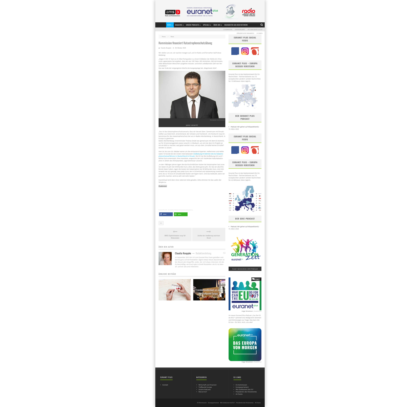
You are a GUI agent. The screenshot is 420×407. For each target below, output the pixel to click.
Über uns (217, 25)
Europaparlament (240, 29)
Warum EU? (203, 392)
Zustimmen (163, 186)
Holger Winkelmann (247, 311)
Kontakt (165, 385)
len (161, 223)
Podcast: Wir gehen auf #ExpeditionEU (245, 127)
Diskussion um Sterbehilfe (174, 293)
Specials (206, 25)
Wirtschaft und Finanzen (208, 385)
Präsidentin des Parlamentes (245, 33)
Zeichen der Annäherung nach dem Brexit (209, 236)
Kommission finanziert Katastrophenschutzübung (180, 210)
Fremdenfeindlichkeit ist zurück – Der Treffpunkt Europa (210, 291)
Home (164, 37)
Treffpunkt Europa (205, 387)
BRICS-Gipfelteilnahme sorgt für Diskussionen (175, 236)
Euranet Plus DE (163, 210)
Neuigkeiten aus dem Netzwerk (236, 25)
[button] (166, 214)
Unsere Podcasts (192, 25)
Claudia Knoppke (166, 48)
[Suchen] (262, 24)
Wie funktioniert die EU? (255, 29)
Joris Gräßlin (203, 297)
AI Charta (259, 33)
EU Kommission (228, 29)
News (169, 25)
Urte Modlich (167, 297)
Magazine (178, 25)
